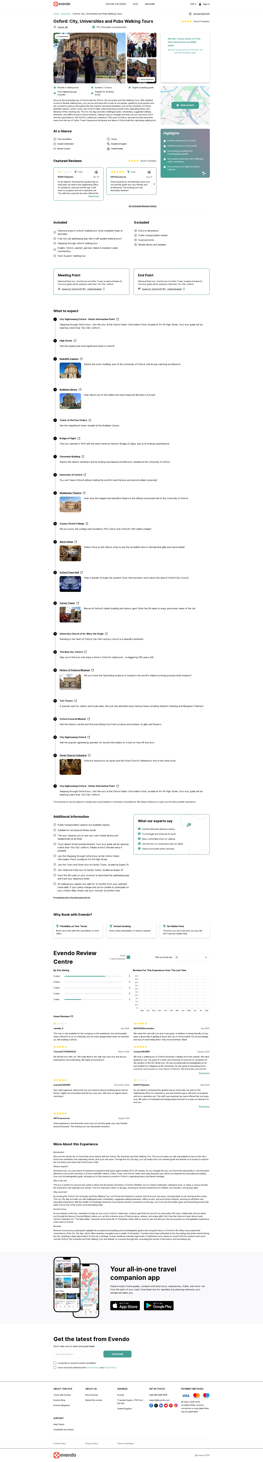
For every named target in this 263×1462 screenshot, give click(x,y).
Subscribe (117, 1354)
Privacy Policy (110, 1367)
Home (56, 13)
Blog (135, 4)
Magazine (150, 4)
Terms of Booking (125, 1443)
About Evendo (91, 1395)
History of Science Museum (75, 670)
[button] (154, 184)
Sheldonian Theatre (70, 493)
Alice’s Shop (66, 541)
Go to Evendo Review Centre (142, 206)
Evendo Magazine (61, 1405)
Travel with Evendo (62, 1395)
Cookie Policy (93, 1367)
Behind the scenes (93, 1400)
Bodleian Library (68, 389)
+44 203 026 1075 (158, 1395)
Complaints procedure (63, 1429)
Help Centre (58, 1424)
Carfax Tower (67, 603)
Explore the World (116, 4)
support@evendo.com (159, 1400)
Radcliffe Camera (69, 358)
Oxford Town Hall (69, 572)
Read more (93, 196)
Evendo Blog (59, 1400)
